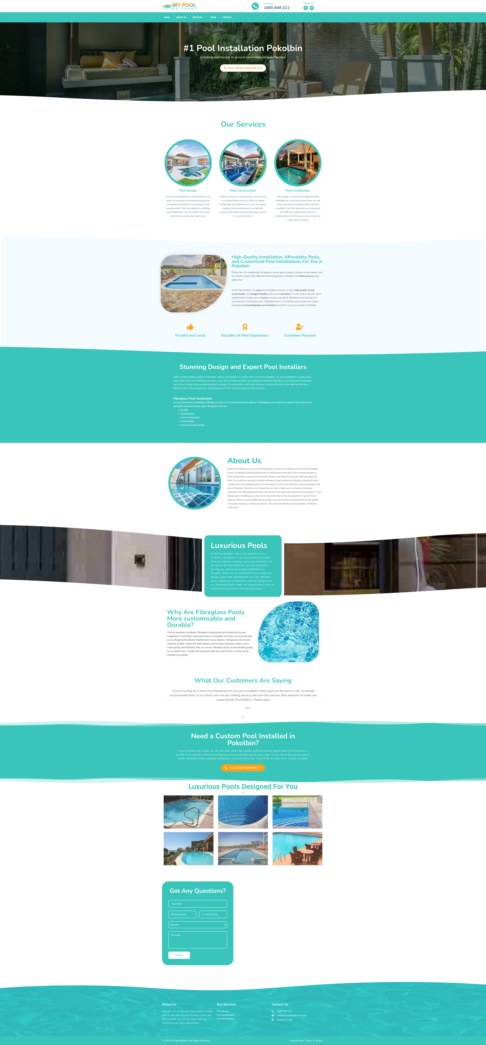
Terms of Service (314, 1040)
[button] (164, 700)
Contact (227, 17)
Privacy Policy (297, 1040)
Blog (213, 17)
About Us (181, 17)
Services (197, 17)
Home (167, 17)
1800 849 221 (276, 7)
